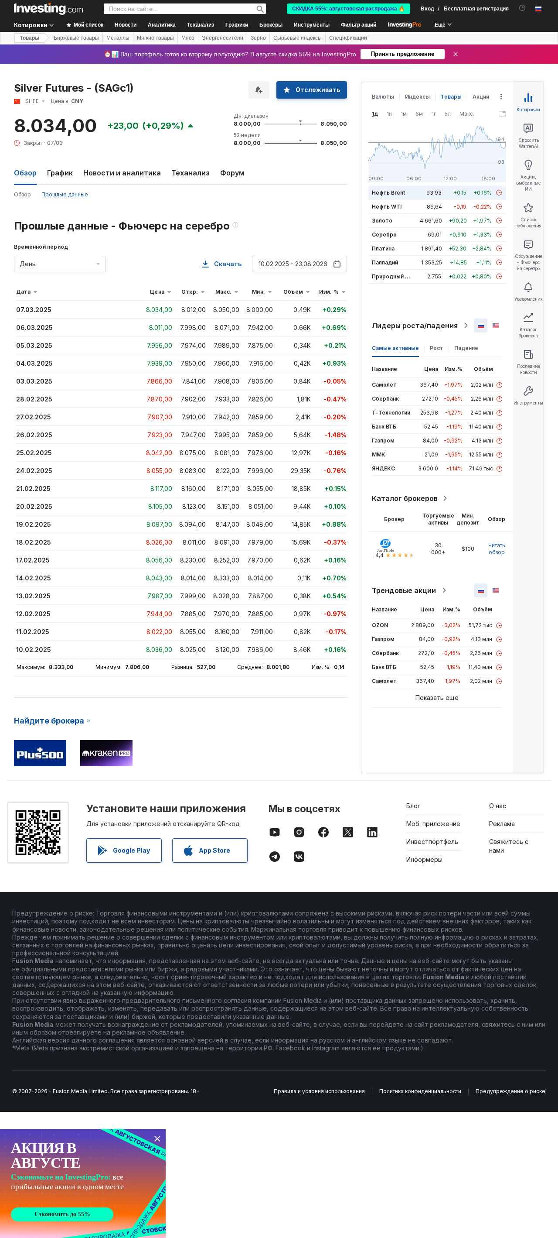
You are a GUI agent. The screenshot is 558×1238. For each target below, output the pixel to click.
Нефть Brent (388, 192)
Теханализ (190, 172)
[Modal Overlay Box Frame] (83, 1183)
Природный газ (392, 276)
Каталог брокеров (405, 498)
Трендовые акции (404, 590)
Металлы (117, 38)
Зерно (258, 38)
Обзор (22, 194)
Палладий (385, 262)
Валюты (383, 96)
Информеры (424, 859)
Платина (383, 248)
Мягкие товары (155, 38)
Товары (29, 38)
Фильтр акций (358, 25)
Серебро (384, 234)
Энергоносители (222, 38)
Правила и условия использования (319, 1091)
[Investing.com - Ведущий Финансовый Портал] (48, 9)
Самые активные (395, 348)
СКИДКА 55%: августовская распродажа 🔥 (348, 9)
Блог (413, 805)
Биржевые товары (76, 38)
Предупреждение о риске (510, 1091)
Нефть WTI (386, 206)
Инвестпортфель (432, 841)
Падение (466, 348)
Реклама (502, 823)
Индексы (417, 96)
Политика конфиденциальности (420, 1091)
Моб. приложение (433, 823)
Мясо (187, 38)
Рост (436, 348)
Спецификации (348, 38)
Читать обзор (496, 549)
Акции (481, 96)
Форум (232, 172)
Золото (382, 220)
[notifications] (522, 8)
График (60, 172)
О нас (497, 805)
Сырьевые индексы (297, 38)
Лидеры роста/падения (415, 325)
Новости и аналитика (122, 172)
